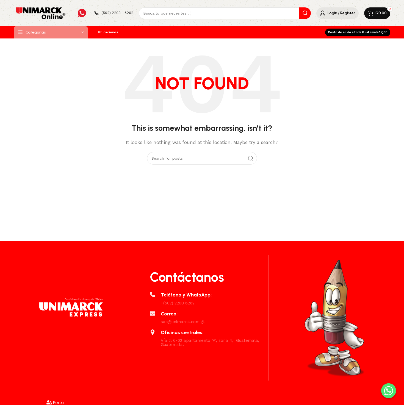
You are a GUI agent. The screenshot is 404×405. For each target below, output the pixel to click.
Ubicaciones (108, 32)
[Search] (305, 13)
